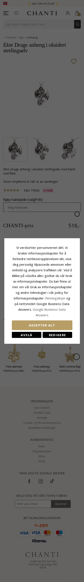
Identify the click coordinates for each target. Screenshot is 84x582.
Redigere (57, 335)
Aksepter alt (42, 325)
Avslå (26, 335)
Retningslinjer (55, 298)
